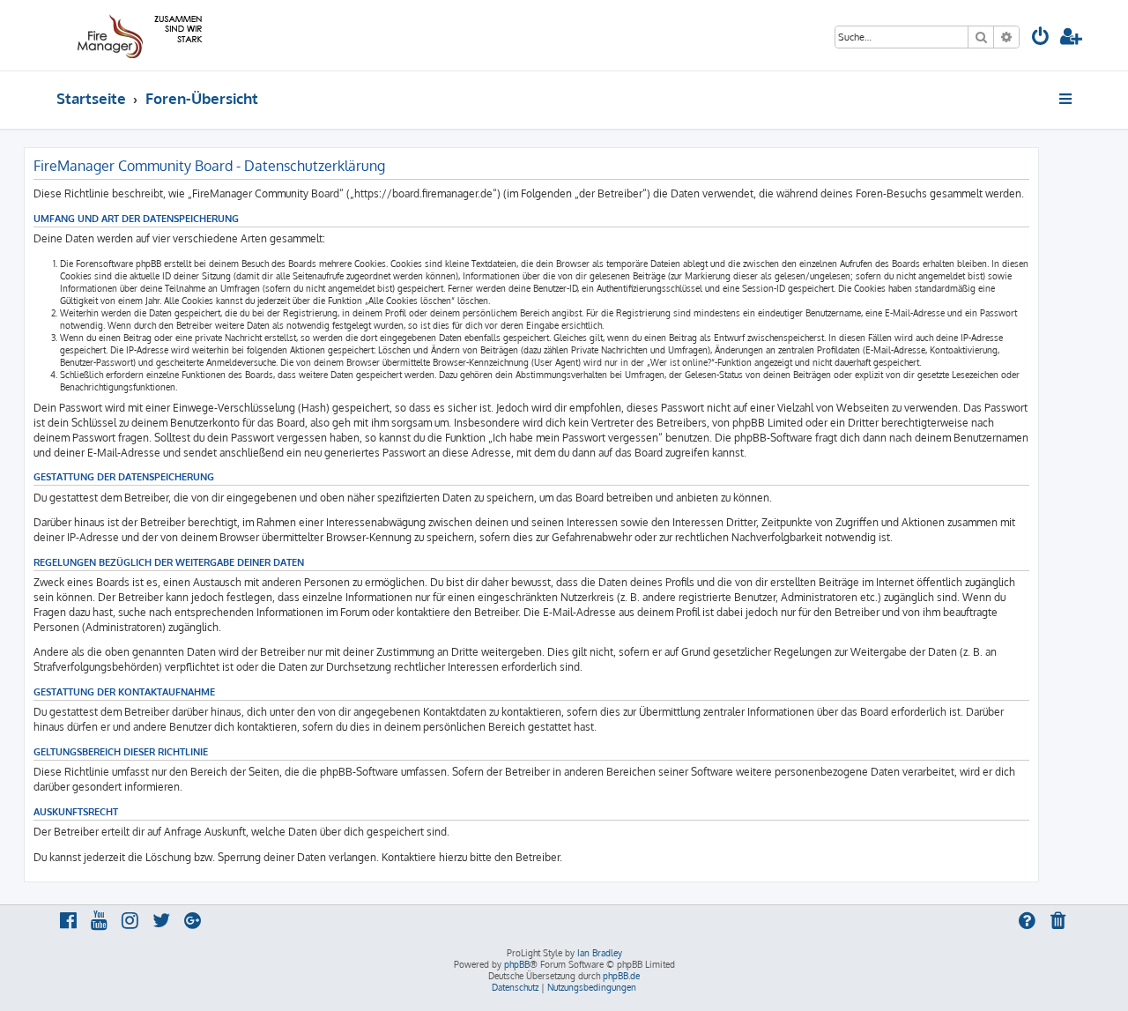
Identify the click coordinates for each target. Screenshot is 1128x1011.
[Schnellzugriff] (1067, 99)
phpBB (517, 964)
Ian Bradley (599, 953)
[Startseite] (137, 35)
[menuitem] (1040, 38)
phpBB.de (621, 975)
